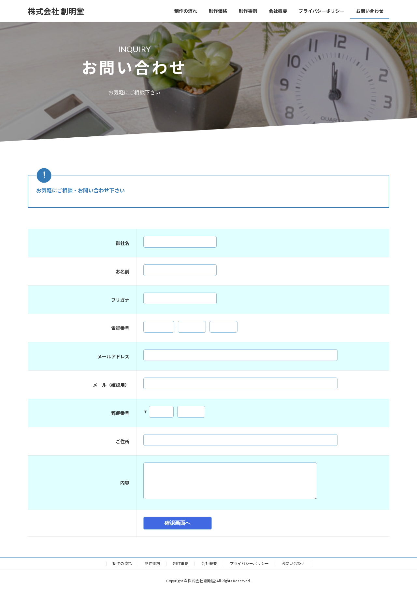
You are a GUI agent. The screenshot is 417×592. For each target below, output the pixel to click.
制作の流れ (122, 563)
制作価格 (152, 563)
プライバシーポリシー (249, 563)
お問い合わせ (293, 563)
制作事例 (181, 563)
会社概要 (209, 563)
